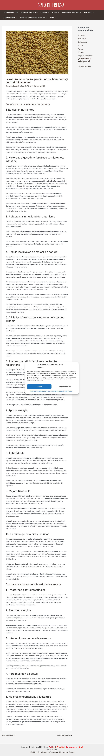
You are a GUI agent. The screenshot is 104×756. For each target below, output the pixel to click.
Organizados (42, 752)
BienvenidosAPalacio (66, 752)
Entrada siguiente (64, 735)
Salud (15, 86)
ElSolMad (33, 752)
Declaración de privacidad (64, 391)
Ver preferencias (64, 386)
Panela (80, 49)
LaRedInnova (53, 752)
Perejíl (80, 45)
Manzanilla (82, 39)
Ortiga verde (82, 42)
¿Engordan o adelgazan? (84, 60)
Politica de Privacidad (56, 747)
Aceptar (39, 386)
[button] (48, 12)
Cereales (9, 86)
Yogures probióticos (85, 56)
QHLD (81, 747)
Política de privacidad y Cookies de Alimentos (43, 391)
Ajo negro (81, 35)
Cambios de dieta (84, 66)
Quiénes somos (71, 747)
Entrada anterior (9, 735)
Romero (81, 52)
